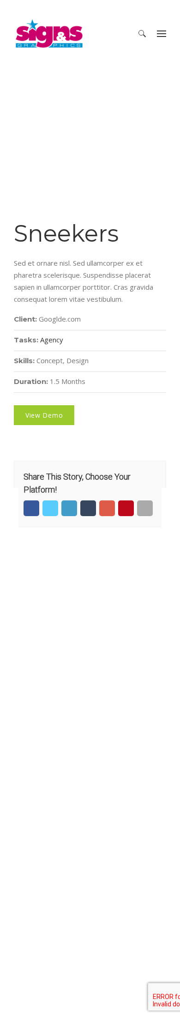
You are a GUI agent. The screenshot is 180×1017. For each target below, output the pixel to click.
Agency (51, 339)
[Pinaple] (9, 509)
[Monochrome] (171, 509)
